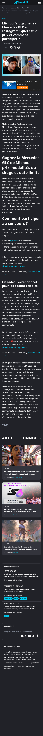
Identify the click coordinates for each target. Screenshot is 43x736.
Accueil (4, 8)
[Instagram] (25, 636)
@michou (14, 240)
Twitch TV (25, 8)
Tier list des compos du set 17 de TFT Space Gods (21, 663)
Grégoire (15, 552)
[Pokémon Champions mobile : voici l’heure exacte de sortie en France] (21, 592)
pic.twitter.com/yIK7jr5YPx (13, 266)
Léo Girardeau (17, 477)
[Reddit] (18, 47)
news (16, 598)
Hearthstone (10, 571)
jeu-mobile (8, 598)
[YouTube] (29, 636)
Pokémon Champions (13, 586)
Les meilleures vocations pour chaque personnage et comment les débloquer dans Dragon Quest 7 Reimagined (19, 658)
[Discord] (22, 636)
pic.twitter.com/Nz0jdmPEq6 (14, 347)
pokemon (23, 598)
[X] (15, 47)
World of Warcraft (12, 604)
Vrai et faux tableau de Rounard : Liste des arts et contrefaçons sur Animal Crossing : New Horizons (20, 653)
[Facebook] (11, 47)
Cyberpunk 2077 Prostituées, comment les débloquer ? (19, 667)
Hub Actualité (15, 8)
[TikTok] (37, 636)
